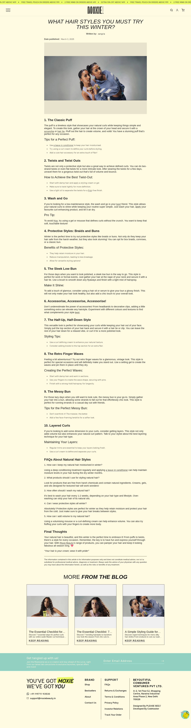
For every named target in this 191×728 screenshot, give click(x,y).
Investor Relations (114, 708)
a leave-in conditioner (63, 145)
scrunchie (49, 131)
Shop (87, 684)
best (118, 204)
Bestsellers (90, 690)
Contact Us (90, 702)
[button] (8, 10)
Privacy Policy (111, 702)
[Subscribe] (161, 661)
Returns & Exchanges (116, 690)
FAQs (107, 684)
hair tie (61, 131)
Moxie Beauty (67, 542)
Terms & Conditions (115, 696)
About (88, 696)
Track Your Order (113, 714)
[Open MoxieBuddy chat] (185, 714)
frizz (90, 190)
